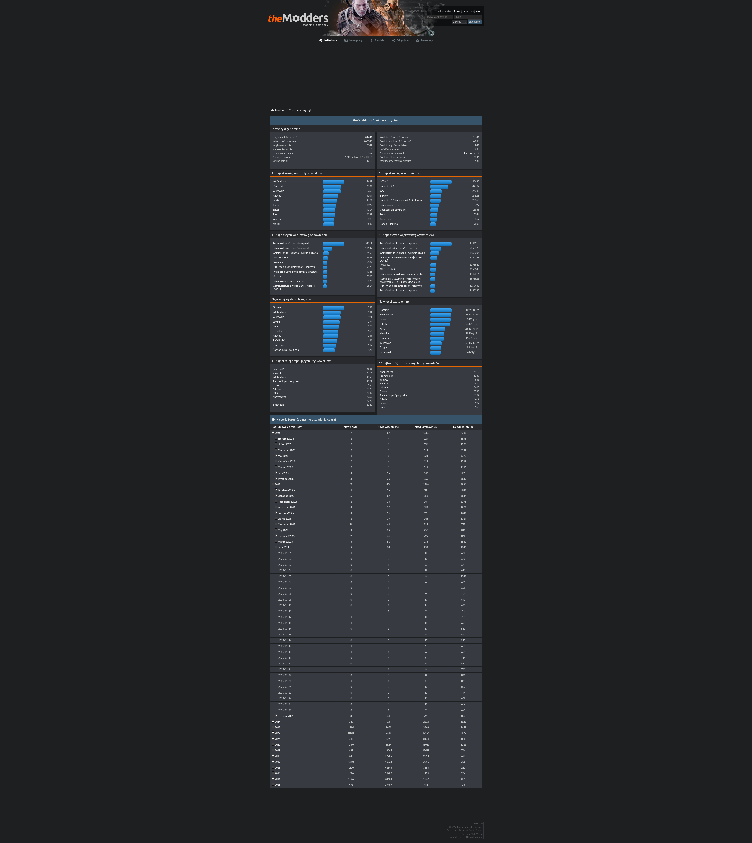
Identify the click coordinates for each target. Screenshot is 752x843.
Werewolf (278, 190)
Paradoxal (385, 352)
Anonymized (386, 314)
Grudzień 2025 (286, 490)
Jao (275, 214)
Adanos (277, 195)
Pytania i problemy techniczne (288, 281)
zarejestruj (475, 11)
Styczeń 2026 (285, 478)
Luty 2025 (283, 547)
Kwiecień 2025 (286, 536)
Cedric (276, 385)
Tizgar (276, 205)
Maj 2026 (283, 455)
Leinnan (384, 387)
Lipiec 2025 (284, 518)
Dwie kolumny (474, 837)
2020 (277, 744)
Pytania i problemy (389, 205)
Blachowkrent (471, 153)
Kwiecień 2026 (286, 461)
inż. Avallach (279, 181)
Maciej (276, 223)
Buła (275, 326)
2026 (277, 432)
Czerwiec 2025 (286, 524)
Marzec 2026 (285, 467)
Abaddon (385, 333)
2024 (277, 721)
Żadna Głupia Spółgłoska (286, 349)
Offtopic (384, 181)
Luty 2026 (283, 473)
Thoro (383, 391)
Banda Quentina (389, 223)
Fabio (383, 319)
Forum (383, 214)
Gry (382, 190)
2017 (277, 762)
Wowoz (277, 219)
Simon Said (278, 186)
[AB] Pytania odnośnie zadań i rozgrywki (294, 267)
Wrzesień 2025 (286, 507)
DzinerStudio (475, 830)
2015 (277, 773)
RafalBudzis (279, 340)
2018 (277, 756)
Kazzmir (384, 309)
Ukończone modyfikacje (393, 209)
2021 (277, 739)
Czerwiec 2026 (286, 450)
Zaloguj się (459, 11)
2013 (277, 784)
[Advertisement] (376, 74)
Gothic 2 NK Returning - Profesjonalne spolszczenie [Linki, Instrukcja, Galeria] (400, 280)
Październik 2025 (288, 501)
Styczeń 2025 (285, 716)
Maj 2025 (283, 530)
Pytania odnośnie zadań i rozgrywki (291, 243)
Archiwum (385, 219)
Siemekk (277, 331)
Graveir (277, 307)
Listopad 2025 (286, 495)
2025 (277, 484)
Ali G (382, 328)
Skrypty (384, 195)
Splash (276, 209)
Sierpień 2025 (286, 513)
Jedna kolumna (457, 837)
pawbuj (276, 321)
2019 (277, 750)
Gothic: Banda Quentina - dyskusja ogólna (295, 252)
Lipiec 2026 (284, 444)
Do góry (377, 813)
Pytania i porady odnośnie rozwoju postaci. (295, 271)
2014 (277, 779)
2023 (277, 727)
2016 (277, 767)
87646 (368, 137)
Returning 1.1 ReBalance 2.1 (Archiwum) (401, 200)
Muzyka (277, 276)
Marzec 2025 (285, 541)
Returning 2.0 (387, 186)
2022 (277, 733)
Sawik (276, 200)
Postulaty (278, 262)
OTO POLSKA (280, 257)
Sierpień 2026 (286, 438)
